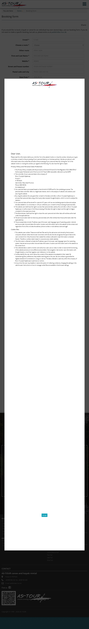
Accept (45, 515)
